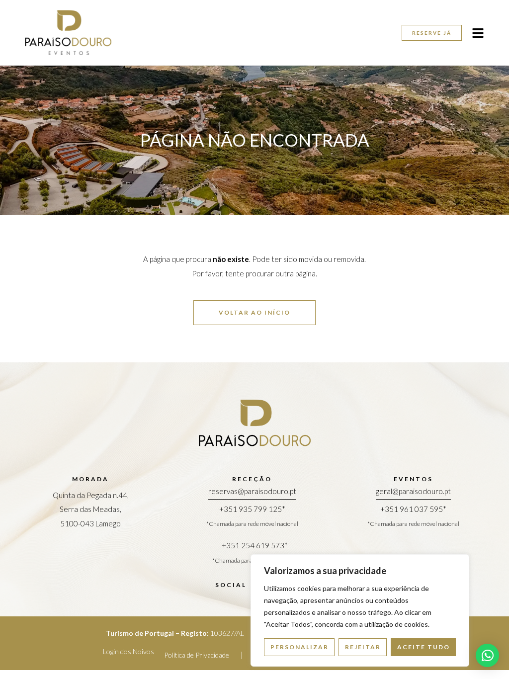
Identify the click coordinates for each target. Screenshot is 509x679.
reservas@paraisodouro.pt (252, 491)
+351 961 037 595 (411, 509)
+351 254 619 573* (255, 545)
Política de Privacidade (196, 655)
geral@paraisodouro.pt (413, 491)
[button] (487, 655)
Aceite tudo (423, 647)
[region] (360, 610)
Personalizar (299, 647)
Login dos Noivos (128, 651)
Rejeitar (363, 647)
